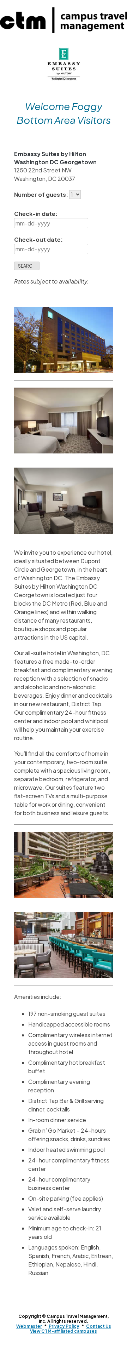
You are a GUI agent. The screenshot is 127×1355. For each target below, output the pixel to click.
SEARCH (27, 266)
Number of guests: (41, 194)
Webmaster (29, 1326)
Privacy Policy (64, 1326)
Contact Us (98, 1326)
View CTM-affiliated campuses (63, 1331)
